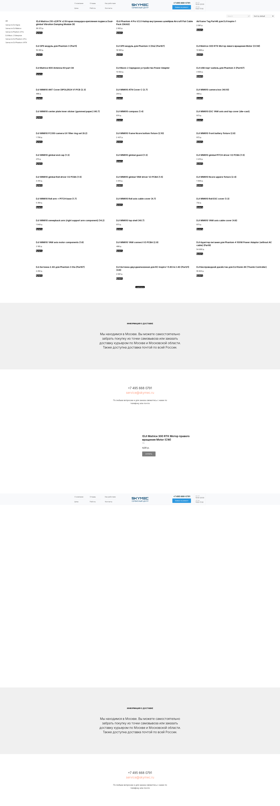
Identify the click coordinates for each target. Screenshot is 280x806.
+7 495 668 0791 (140, 388)
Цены (76, 8)
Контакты (108, 8)
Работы (93, 8)
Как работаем (110, 3)
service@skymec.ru (140, 393)
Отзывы (93, 3)
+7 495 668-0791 (181, 3)
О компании (78, 3)
